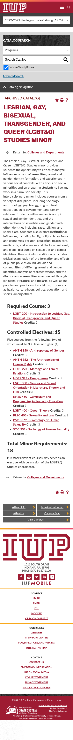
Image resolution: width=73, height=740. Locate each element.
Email (36, 603)
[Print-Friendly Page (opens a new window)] (62, 100)
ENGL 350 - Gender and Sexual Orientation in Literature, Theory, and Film (39, 388)
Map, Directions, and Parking (36, 642)
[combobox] (36, 20)
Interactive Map (36, 647)
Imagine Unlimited (52, 507)
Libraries (36, 632)
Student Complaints (58, 708)
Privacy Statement (36, 682)
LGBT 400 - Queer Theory (31, 410)
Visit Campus (35, 519)
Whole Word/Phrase (22, 67)
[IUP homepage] (36, 536)
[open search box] (68, 7)
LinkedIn (44, 577)
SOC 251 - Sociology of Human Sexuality (41, 429)
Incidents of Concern (36, 687)
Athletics (18, 513)
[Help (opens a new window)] (67, 100)
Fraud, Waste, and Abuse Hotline (53, 705)
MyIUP (36, 597)
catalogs (18, 716)
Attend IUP (19, 507)
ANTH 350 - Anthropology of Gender (38, 350)
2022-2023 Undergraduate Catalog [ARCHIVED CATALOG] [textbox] (37, 20)
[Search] (66, 59)
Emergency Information (36, 667)
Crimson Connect (36, 618)
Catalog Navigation (20, 87)
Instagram (52, 577)
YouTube (29, 577)
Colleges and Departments (45, 152)
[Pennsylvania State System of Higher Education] (21, 709)
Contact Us (36, 662)
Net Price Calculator (58, 711)
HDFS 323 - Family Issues (30, 378)
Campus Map (52, 513)
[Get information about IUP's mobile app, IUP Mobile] (36, 582)
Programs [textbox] (11, 50)
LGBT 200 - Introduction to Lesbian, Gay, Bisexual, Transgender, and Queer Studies (41, 318)
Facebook (21, 577)
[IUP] (12, 7)
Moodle (36, 613)
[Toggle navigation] (62, 7)
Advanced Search (13, 76)
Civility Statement (36, 677)
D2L (36, 608)
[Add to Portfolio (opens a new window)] (57, 100)
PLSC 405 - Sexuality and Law (33, 415)
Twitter (37, 577)
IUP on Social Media (36, 672)
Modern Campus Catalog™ (42, 719)
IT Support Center (36, 637)
